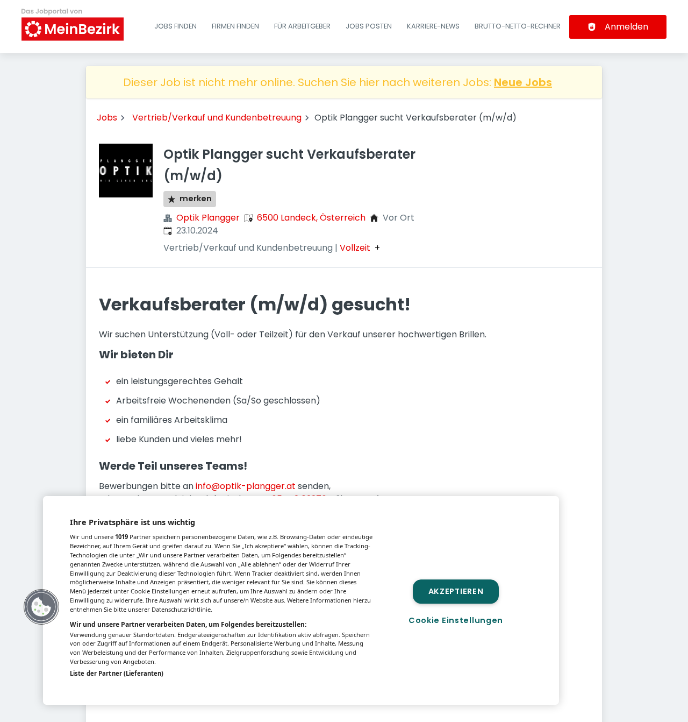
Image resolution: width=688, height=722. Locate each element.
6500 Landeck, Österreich (311, 217)
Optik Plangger (208, 217)
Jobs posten (369, 26)
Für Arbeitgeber (302, 26)
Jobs (107, 117)
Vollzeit (355, 248)
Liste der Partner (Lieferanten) (116, 673)
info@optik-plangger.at (246, 486)
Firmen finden (235, 26)
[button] (41, 607)
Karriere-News (433, 26)
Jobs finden (175, 26)
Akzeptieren (456, 591)
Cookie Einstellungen (455, 620)
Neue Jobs (523, 82)
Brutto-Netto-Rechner (518, 26)
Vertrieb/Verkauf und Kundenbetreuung (217, 117)
